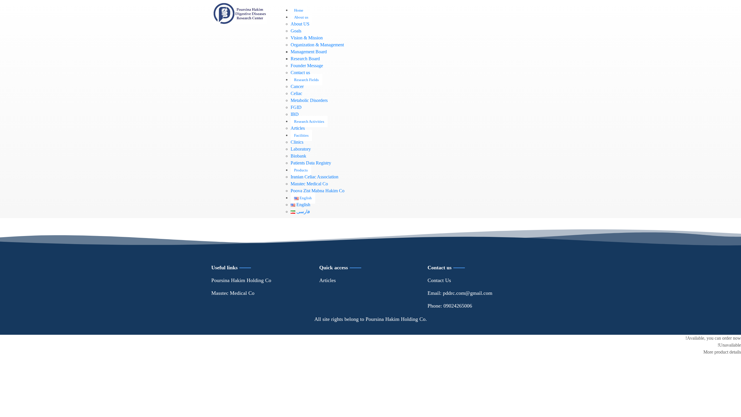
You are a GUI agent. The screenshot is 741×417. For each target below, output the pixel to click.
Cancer (297, 86)
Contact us (300, 72)
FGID (296, 107)
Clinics (297, 142)
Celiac (296, 93)
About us (301, 17)
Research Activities (309, 121)
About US (300, 23)
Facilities (301, 135)
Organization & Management (317, 44)
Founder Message (307, 65)
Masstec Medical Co (309, 183)
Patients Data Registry (311, 162)
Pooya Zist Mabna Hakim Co (317, 190)
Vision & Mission (307, 37)
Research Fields (306, 80)
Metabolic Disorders (309, 100)
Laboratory (301, 149)
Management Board (309, 51)
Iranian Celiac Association (314, 176)
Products (301, 170)
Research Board (305, 58)
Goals (296, 30)
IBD (295, 114)
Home (298, 10)
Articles (298, 128)
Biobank (298, 155)
